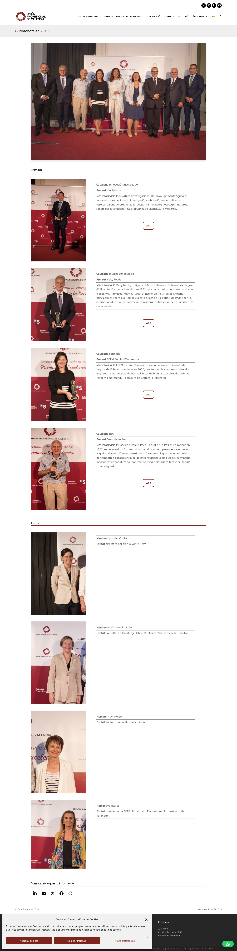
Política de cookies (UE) (170, 932)
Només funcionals (76, 940)
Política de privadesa (169, 935)
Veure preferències (125, 940)
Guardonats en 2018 (27, 909)
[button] (146, 919)
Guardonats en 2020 (208, 909)
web (148, 225)
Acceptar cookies (29, 940)
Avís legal (163, 929)
